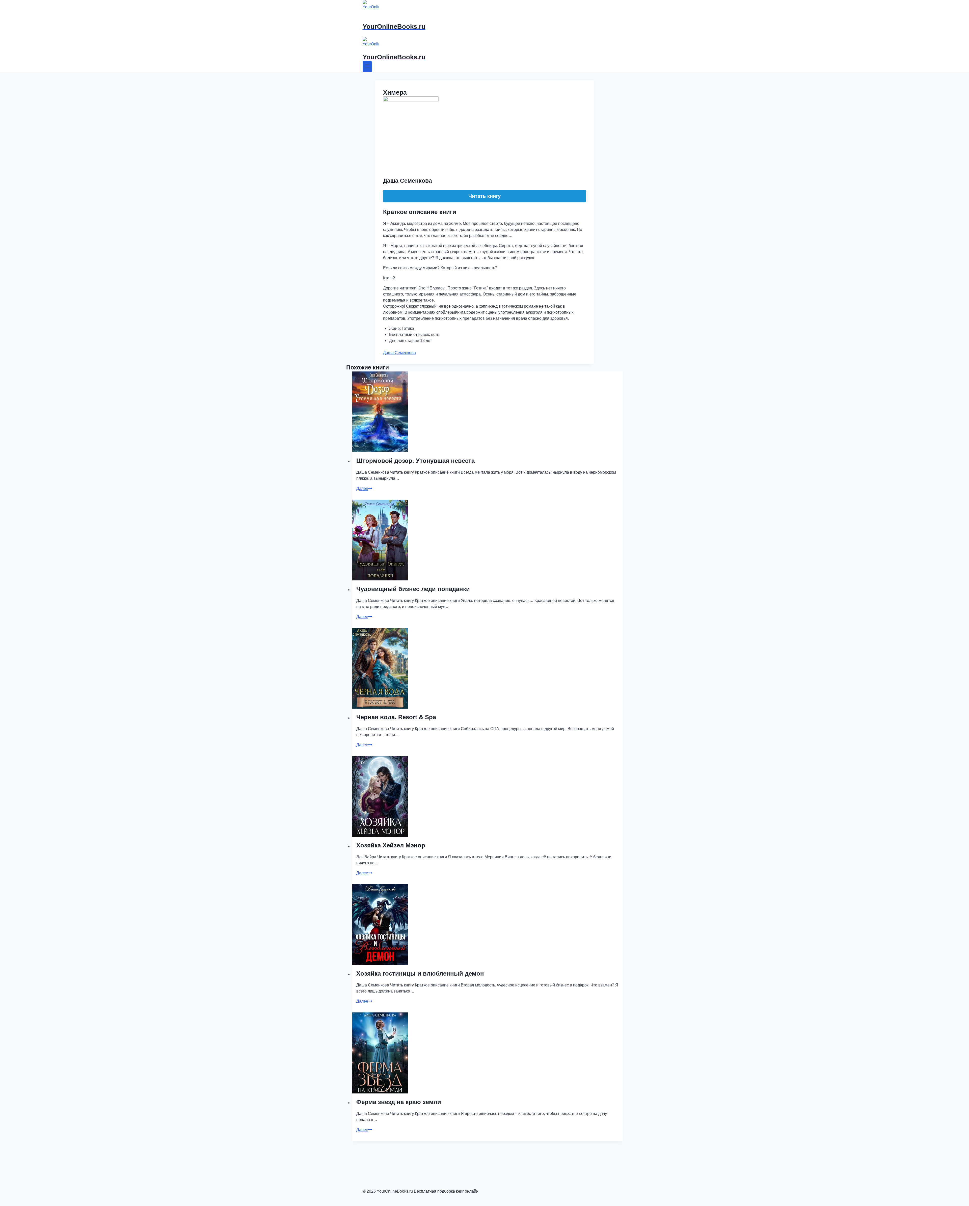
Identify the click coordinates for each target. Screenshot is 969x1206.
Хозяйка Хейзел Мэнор (390, 845)
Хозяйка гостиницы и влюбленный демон (420, 973)
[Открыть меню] (367, 66)
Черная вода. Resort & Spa (396, 717)
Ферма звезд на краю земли (398, 1101)
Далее (364, 488)
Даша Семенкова (399, 353)
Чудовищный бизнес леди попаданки (413, 588)
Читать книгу (484, 196)
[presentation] (487, 411)
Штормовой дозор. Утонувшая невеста (415, 460)
